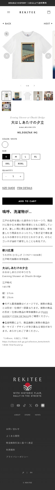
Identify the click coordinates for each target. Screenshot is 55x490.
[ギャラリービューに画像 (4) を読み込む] (38, 96)
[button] (7, 12)
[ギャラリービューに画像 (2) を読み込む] (17, 96)
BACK (8, 23)
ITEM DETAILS (24, 188)
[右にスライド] (34, 85)
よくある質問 (13, 436)
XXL (8, 163)
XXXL (21, 163)
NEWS (37, 415)
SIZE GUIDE (8, 188)
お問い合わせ (13, 429)
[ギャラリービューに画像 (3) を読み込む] (27, 96)
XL (35, 156)
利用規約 (10, 449)
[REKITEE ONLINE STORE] (27, 387)
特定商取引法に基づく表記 (19, 442)
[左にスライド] (20, 85)
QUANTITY (7, 170)
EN (31, 472)
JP (23, 472)
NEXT (47, 23)
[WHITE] (5, 144)
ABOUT (17, 415)
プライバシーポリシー (17, 456)
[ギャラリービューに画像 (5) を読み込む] (48, 96)
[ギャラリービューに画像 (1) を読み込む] (6, 96)
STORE (27, 415)
